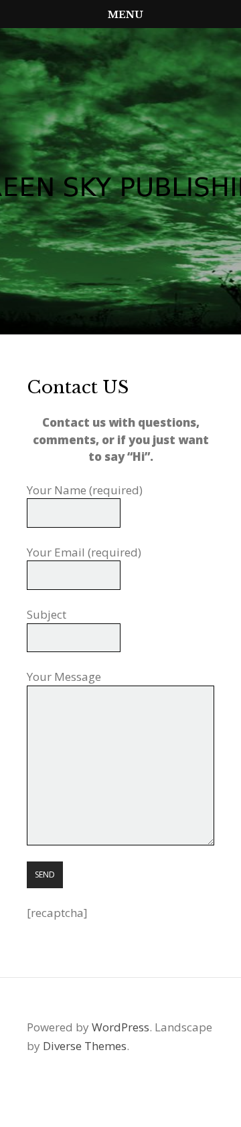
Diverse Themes (85, 1045)
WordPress (120, 1027)
